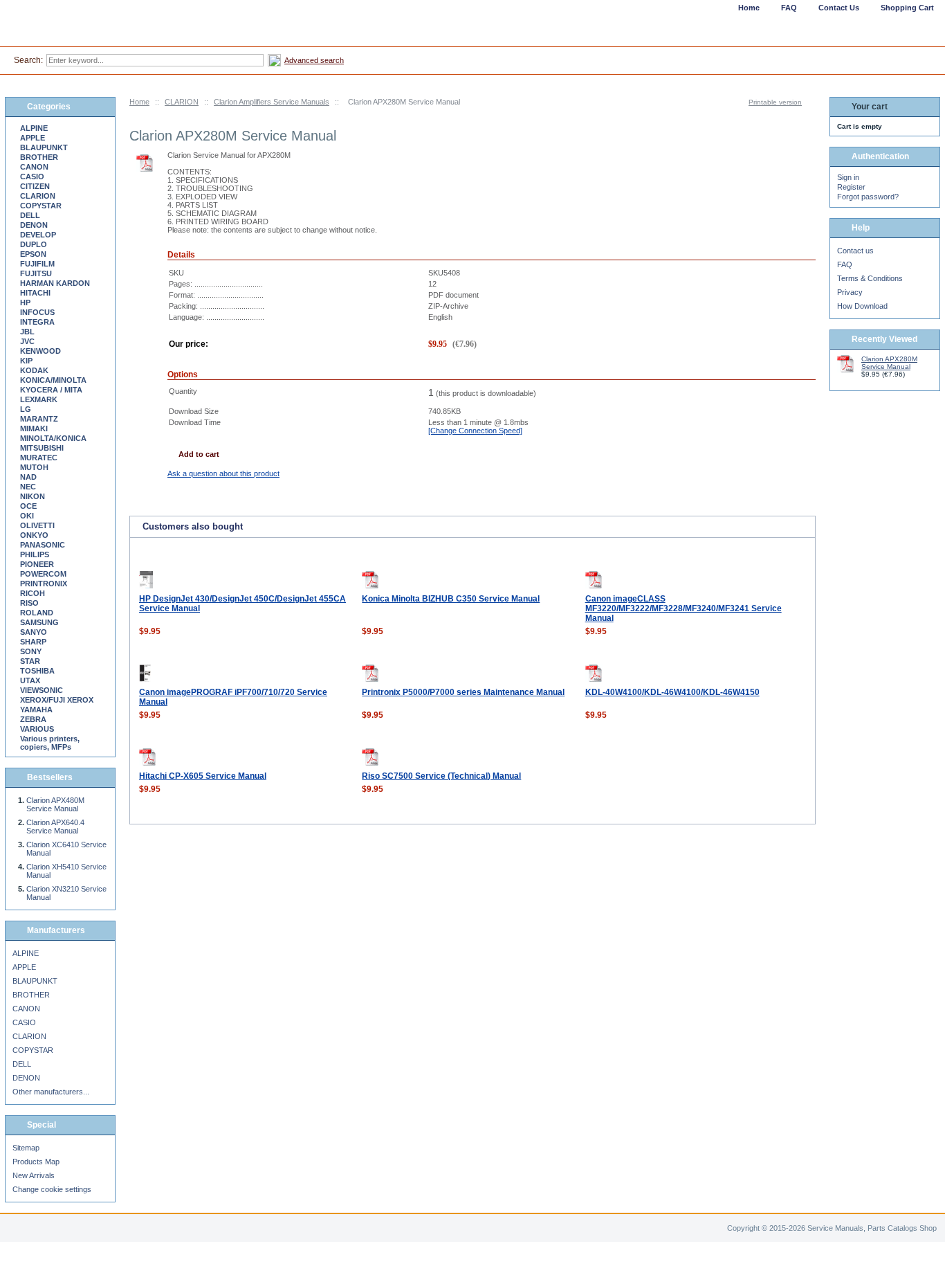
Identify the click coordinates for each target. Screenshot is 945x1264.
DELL (30, 215)
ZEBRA (33, 719)
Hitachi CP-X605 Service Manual (202, 776)
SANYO (33, 632)
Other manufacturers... (50, 1091)
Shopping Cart (907, 7)
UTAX (30, 680)
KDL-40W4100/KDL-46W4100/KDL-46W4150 (672, 692)
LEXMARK (38, 399)
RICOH (32, 593)
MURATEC (38, 457)
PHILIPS (34, 554)
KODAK (34, 370)
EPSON (33, 254)
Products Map (35, 1161)
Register (851, 187)
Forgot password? (868, 196)
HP (25, 302)
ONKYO (34, 535)
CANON (34, 167)
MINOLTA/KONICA (53, 438)
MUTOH (34, 467)
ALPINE (34, 128)
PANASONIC (42, 545)
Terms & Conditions (870, 278)
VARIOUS (37, 729)
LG (25, 409)
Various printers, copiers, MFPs (50, 742)
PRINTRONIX (43, 583)
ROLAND (36, 612)
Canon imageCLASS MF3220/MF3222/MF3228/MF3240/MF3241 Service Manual (683, 608)
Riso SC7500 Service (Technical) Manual (441, 776)
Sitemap (25, 1148)
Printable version (775, 102)
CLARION (182, 102)
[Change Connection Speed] (475, 430)
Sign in (848, 177)
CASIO (32, 176)
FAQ (844, 264)
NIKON (32, 496)
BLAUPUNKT (44, 147)
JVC (27, 341)
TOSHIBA (37, 671)
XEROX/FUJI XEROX (56, 700)
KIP (26, 360)
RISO (29, 603)
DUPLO (33, 244)
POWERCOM (43, 574)
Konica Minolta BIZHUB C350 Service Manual (451, 599)
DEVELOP (38, 235)
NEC (28, 486)
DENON (34, 225)
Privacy (850, 292)
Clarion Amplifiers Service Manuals (271, 102)
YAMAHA (36, 709)
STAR (30, 661)
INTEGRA (37, 322)
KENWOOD (40, 351)
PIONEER (37, 564)
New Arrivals (33, 1175)
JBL (27, 331)
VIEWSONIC (41, 690)
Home (139, 102)
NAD (28, 477)
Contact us (855, 250)
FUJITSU (36, 273)
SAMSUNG (39, 622)
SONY (31, 651)
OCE (28, 506)
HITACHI (35, 293)
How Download (862, 306)
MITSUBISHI (42, 448)
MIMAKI (34, 428)
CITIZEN (35, 186)
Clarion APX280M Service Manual (889, 362)
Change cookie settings (51, 1189)
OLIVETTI (37, 525)
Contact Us (838, 7)
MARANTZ (39, 419)
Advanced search (314, 60)
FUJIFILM (37, 264)
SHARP (33, 642)
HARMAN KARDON (55, 283)
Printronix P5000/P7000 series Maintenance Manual (463, 692)
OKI (27, 516)
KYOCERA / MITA (51, 390)
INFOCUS (37, 312)
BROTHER (39, 157)
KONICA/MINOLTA (53, 380)
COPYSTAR (41, 205)
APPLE (32, 138)
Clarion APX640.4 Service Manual (55, 826)
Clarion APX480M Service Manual (55, 804)
